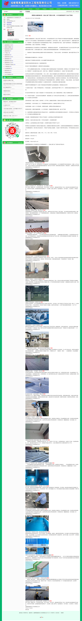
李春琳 (62, 612)
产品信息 (30, 9)
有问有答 (51, 9)
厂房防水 (6, 52)
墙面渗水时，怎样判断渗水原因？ (10, 101)
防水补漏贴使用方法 (7, 87)
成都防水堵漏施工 (8, 47)
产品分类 (37, 9)
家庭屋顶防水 (7, 70)
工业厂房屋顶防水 (8, 74)
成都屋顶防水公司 (8, 56)
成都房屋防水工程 (8, 45)
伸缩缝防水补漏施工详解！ (8, 80)
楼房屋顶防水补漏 (8, 49)
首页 (23, 9)
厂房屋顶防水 (7, 66)
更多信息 (27, 609)
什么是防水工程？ (6, 105)
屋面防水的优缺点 (6, 94)
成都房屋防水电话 (8, 60)
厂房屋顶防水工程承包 (9, 64)
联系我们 (58, 9)
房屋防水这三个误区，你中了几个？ (10, 115)
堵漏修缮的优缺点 (6, 90)
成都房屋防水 (7, 58)
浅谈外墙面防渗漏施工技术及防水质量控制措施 (12, 83)
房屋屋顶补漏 (7, 72)
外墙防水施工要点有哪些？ (8, 112)
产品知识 (44, 9)
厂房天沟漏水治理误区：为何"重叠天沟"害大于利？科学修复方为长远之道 (13, 108)
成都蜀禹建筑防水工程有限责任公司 (32, 167)
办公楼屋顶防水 (8, 68)
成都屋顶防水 (7, 50)
